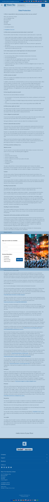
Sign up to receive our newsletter (9, 240)
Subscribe (19, 259)
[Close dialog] (47, 235)
